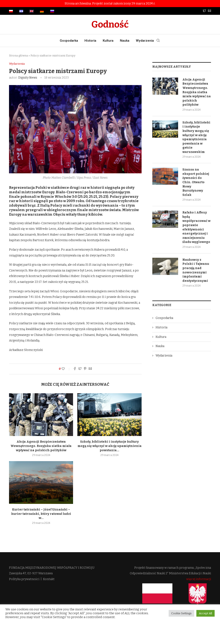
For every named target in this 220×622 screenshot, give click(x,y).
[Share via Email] (90, 369)
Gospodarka (69, 41)
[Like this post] (66, 369)
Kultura (108, 41)
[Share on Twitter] (79, 369)
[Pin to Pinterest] (85, 369)
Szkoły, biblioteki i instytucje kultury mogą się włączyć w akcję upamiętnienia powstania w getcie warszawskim (196, 137)
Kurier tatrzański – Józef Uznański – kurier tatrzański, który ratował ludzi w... (41, 514)
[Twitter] (204, 11)
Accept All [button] (205, 613)
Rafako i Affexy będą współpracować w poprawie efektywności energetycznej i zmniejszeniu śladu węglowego (196, 227)
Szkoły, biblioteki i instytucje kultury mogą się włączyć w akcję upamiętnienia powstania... (110, 446)
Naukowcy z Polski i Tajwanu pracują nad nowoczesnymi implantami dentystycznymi (195, 270)
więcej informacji (198, 579)
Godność (110, 24)
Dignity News (27, 77)
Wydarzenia (145, 41)
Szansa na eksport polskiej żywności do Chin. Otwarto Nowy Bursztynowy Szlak (195, 182)
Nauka (124, 41)
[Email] (209, 11)
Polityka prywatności (24, 579)
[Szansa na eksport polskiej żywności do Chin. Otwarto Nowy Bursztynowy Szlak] (165, 176)
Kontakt (49, 579)
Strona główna (18, 55)
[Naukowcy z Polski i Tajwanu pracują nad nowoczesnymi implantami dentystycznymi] (165, 266)
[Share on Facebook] (74, 369)
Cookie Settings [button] (181, 613)
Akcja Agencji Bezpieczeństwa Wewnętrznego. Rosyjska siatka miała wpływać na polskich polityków (41, 446)
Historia (90, 41)
